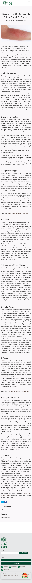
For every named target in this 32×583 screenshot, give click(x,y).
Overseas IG (16, 563)
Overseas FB (16, 560)
